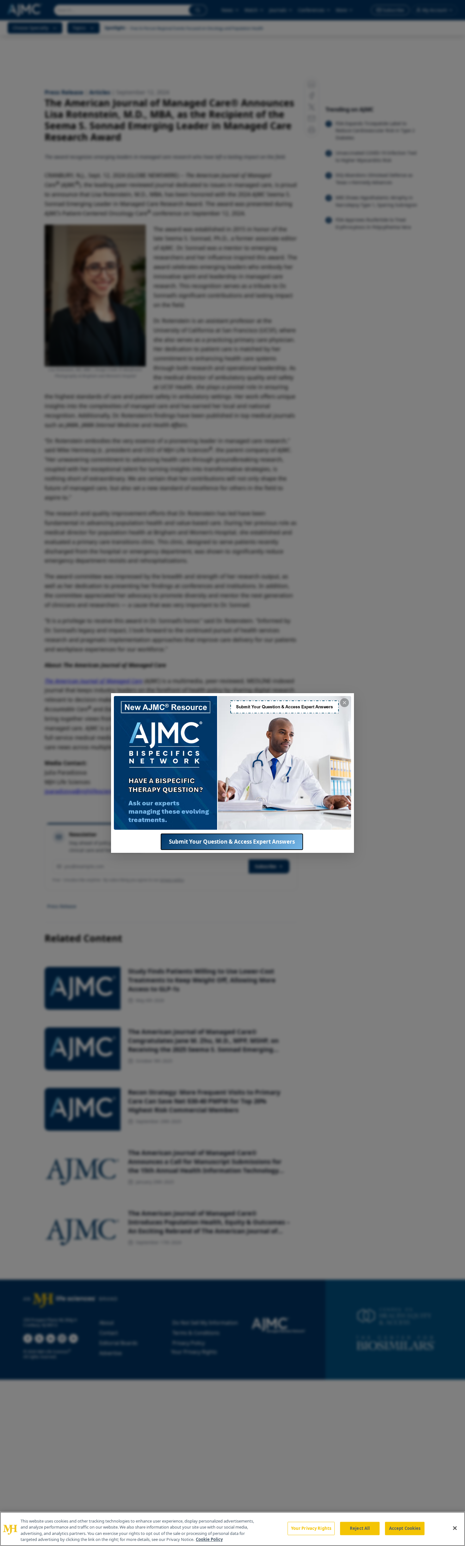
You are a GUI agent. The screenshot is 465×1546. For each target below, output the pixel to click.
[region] (232, 1529)
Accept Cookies (405, 1528)
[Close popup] (344, 702)
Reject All (360, 1528)
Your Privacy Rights (311, 1528)
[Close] (455, 1528)
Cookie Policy (209, 1539)
